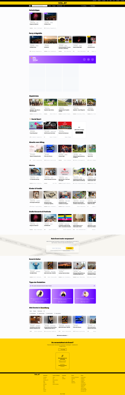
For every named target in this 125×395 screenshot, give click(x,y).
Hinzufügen (93, 5)
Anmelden (70, 248)
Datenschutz (73, 382)
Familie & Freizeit (41, 313)
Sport (44, 385)
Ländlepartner (83, 382)
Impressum (73, 378)
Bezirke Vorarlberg (55, 384)
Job (107, 0)
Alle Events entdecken (62, 335)
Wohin (54, 382)
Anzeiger (117, 0)
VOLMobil (103, 0)
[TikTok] (92, 59)
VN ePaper (122, 0)
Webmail (99, 0)
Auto (114, 0)
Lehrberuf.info (83, 385)
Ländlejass (63, 378)
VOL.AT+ (44, 378)
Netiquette (73, 381)
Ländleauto (82, 378)
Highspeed (94, 0)
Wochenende (59, 5)
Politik (44, 382)
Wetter (54, 377)
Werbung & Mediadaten (75, 377)
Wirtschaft (44, 384)
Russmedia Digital (83, 389)
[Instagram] (88, 59)
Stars (44, 388)
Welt (44, 381)
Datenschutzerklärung (66, 250)
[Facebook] (84, 59)
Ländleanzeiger (83, 377)
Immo (110, 0)
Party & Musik (33, 313)
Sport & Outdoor (50, 313)
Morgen (54, 5)
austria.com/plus (83, 388)
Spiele (63, 377)
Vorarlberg (84, 5)
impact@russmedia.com (62, 365)
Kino (53, 378)
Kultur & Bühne (58, 313)
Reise (53, 381)
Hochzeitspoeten (83, 384)
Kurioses (44, 389)
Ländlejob (82, 381)
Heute (50, 5)
